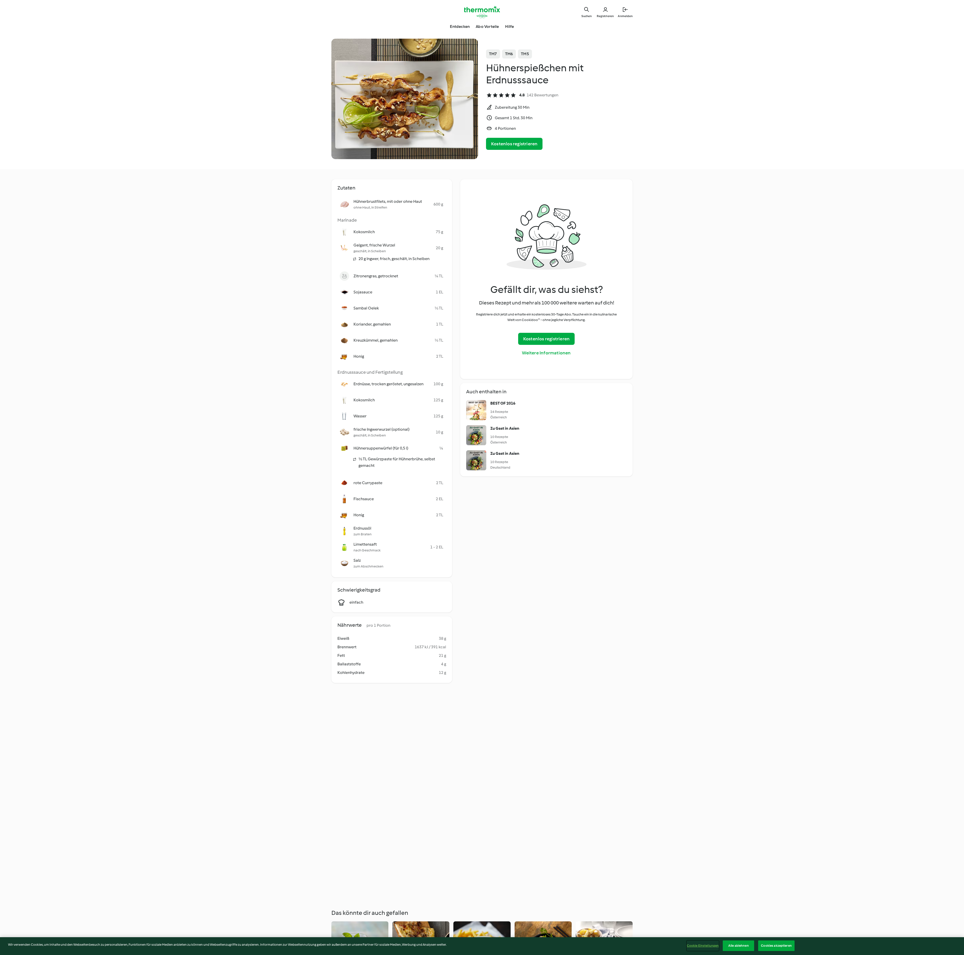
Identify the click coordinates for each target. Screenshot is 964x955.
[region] (482, 946)
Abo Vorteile (487, 26)
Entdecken (460, 26)
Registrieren (605, 16)
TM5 (525, 53)
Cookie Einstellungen (703, 945)
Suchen (586, 16)
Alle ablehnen (738, 945)
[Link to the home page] (482, 12)
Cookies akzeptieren (776, 945)
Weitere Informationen (546, 353)
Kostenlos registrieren (514, 144)
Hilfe (509, 26)
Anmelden (625, 16)
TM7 (493, 53)
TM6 (509, 53)
